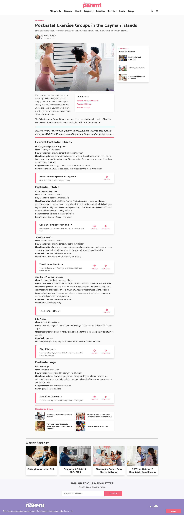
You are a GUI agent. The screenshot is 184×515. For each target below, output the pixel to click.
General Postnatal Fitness (87, 101)
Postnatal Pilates (84, 104)
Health (78, 11)
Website (107, 177)
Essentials (112, 11)
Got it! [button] (173, 511)
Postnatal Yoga (83, 107)
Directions (106, 227)
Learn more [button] (68, 511)
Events (122, 11)
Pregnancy (88, 11)
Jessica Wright (50, 35)
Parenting (100, 11)
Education (68, 11)
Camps (131, 11)
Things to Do (55, 11)
